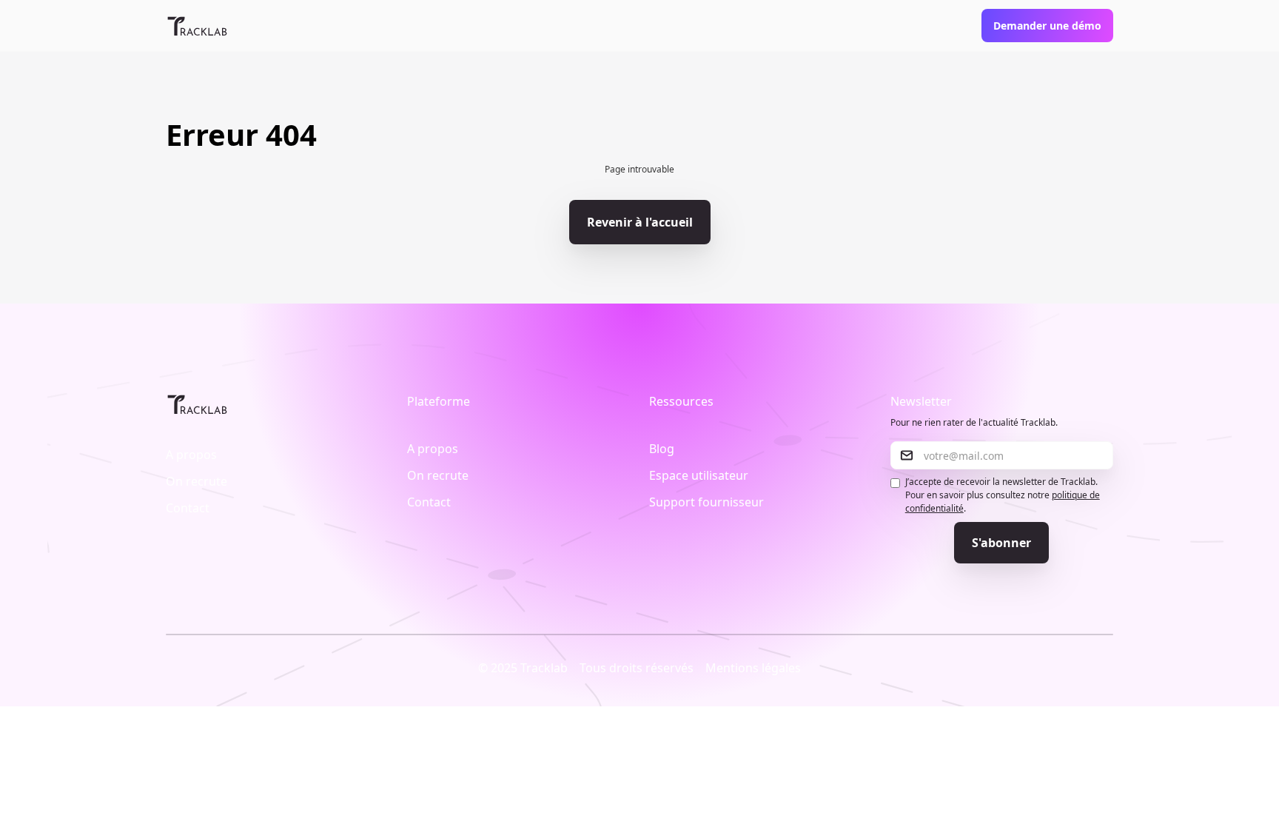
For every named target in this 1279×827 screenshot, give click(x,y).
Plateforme (438, 401)
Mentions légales (753, 668)
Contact (187, 508)
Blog (661, 449)
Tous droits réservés (637, 668)
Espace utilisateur (698, 475)
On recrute (196, 481)
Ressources (681, 401)
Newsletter (921, 401)
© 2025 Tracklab (523, 668)
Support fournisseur (706, 502)
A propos (191, 454)
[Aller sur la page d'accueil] (197, 26)
